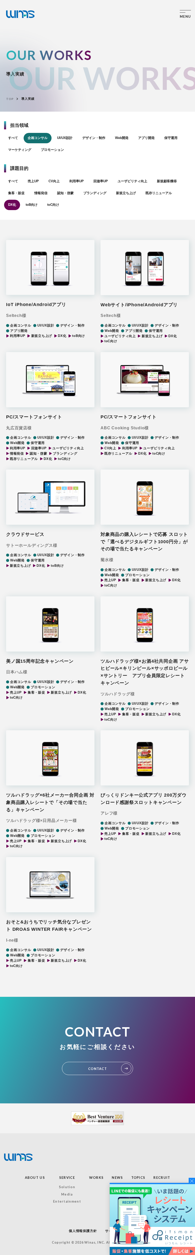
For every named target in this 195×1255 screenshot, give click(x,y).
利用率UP (76, 181)
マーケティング (19, 150)
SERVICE (67, 1178)
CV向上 (54, 181)
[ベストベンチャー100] (97, 1118)
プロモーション (52, 150)
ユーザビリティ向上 (132, 181)
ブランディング (94, 193)
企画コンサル (37, 138)
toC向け (53, 205)
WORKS (96, 1178)
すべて (13, 138)
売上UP (33, 181)
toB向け (32, 205)
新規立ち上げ (126, 193)
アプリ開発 (146, 138)
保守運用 (170, 138)
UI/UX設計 (65, 138)
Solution (67, 1187)
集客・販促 (16, 193)
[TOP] (20, 14)
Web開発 (121, 138)
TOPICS (138, 1178)
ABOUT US (35, 1178)
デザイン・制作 (93, 138)
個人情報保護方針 (83, 1231)
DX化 (12, 205)
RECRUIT (161, 1178)
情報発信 (40, 193)
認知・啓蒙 (65, 193)
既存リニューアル (158, 193)
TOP (9, 99)
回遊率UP (100, 181)
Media (67, 1194)
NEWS (117, 1178)
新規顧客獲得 (167, 181)
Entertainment (67, 1201)
